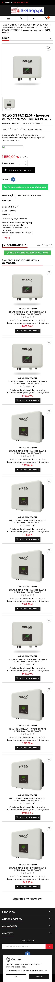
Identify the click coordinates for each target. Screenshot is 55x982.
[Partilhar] (13, 179)
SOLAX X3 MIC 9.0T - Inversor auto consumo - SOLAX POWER (27, 452)
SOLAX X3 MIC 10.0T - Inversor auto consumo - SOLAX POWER (27, 730)
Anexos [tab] (6, 200)
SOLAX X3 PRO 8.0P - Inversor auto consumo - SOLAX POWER (27, 313)
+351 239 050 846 (20, 2)
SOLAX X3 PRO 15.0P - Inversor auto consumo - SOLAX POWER (27, 660)
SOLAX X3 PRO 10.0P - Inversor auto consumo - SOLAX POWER (27, 382)
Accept (39, 976)
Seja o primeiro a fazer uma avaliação (29, 253)
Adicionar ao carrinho (18, 170)
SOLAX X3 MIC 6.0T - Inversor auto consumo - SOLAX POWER (27, 521)
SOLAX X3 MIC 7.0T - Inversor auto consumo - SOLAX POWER (27, 591)
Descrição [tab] (8, 195)
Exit (16, 976)
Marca (26, 123)
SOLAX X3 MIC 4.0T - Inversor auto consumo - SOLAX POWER (27, 869)
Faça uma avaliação (32, 129)
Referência (7, 123)
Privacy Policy (40, 970)
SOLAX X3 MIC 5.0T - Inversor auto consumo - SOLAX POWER (27, 799)
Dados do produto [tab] (30, 195)
